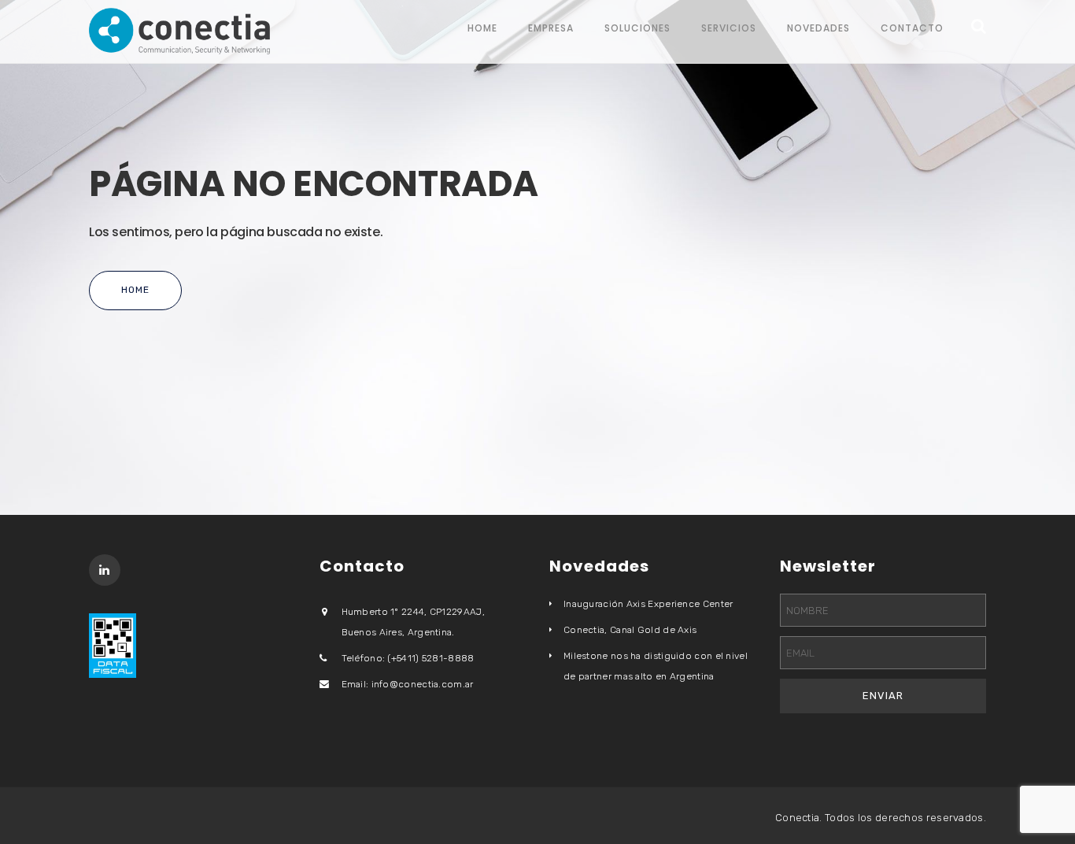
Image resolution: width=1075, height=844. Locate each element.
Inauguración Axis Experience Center (648, 603)
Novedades (818, 28)
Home (482, 28)
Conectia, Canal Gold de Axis (629, 629)
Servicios (728, 28)
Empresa (551, 28)
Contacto (912, 28)
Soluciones (637, 28)
